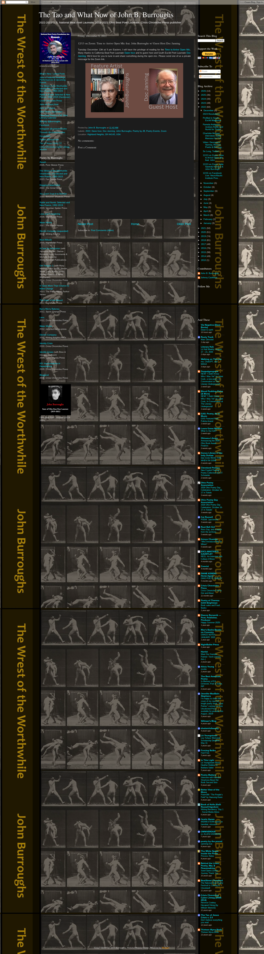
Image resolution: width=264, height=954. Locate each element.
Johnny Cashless (209, 277)
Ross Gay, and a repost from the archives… (211, 530)
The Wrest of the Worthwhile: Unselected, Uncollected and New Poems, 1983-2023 (54, 88)
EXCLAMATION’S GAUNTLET (209, 552)
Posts (204, 71)
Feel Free (205, 753)
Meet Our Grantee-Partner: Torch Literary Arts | (211, 656)
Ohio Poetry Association (51, 112)
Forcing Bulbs (208, 750)
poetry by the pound (211, 841)
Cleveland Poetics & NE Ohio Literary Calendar (54, 116)
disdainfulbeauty (210, 728)
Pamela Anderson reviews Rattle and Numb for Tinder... (213, 127)
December (209, 110)
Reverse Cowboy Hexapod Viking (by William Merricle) (209, 905)
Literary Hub (207, 347)
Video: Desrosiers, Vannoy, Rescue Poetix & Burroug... (213, 144)
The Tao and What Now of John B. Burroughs (106, 14)
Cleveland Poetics (210, 468)
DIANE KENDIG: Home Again (209, 574)
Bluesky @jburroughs (50, 121)
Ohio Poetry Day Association (209, 501)
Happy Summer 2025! (210, 622)
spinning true (206, 844)
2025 (204, 95)
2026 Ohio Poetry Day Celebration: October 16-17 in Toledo (211, 490)
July (206, 199)
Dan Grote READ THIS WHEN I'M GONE (211, 459)
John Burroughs (124, 131)
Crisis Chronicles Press (51, 101)
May (206, 207)
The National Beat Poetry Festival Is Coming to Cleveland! (212, 885)
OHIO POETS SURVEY (211, 578)
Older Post (184, 224)
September (209, 191)
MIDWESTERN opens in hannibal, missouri (212, 823)
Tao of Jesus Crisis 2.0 (51, 143)
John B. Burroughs (210, 273)
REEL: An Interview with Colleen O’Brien (211, 557)
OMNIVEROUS (208, 831)
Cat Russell (207, 517)
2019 (204, 236)
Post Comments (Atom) (102, 230)
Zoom (164, 131)
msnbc (204, 669)
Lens (42, 317)
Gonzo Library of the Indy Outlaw (211, 454)
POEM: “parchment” (210, 519)
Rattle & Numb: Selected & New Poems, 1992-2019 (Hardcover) (55, 96)
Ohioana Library (209, 438)
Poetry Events (153, 131)
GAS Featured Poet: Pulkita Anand (210, 419)
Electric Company (48, 335)
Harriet (204, 652)
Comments (207, 76)
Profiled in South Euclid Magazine (212, 119)
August (207, 195)
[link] (177, 49)
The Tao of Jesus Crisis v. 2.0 (210, 916)
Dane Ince (97, 131)
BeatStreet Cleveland (212, 880)
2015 (204, 252)
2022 (88, 131)
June (206, 203)
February (208, 219)
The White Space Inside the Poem (209, 852)
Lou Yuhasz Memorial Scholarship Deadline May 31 (210, 740)
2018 (204, 240)
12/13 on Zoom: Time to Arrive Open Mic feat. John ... (213, 157)
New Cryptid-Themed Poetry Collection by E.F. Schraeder (212, 472)
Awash (43, 162)
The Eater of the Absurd (51, 300)
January (208, 223)
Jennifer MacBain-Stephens (210, 695)
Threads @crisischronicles (52, 132)
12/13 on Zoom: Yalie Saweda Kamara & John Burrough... (213, 166)
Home (135, 224)
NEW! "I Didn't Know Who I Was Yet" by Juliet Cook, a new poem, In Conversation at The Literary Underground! (212, 379)
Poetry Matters (208, 775)
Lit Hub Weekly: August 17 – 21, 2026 (211, 350)
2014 (204, 256)
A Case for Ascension (50, 248)
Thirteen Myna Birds (211, 930)
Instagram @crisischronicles (53, 129)
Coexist (205, 566)
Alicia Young (207, 667)
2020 (204, 232)
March (207, 215)
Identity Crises (46, 352)
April (206, 211)
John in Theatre (47, 108)
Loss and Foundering (50, 214)
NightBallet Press (210, 644)
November (209, 183)
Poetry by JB (139, 131)
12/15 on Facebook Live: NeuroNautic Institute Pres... (212, 175)
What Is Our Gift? (208, 431)
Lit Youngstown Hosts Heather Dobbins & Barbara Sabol (210, 765)
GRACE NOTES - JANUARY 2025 (209, 636)
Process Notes (207, 856)
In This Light (207, 760)
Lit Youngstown (209, 735)
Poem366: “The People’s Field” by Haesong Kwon (212, 795)
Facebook (44, 125)
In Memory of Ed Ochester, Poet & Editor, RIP (211, 683)
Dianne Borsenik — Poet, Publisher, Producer (211, 617)
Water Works (46, 222)
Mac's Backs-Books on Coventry (211, 631)
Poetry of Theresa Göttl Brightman (210, 601)
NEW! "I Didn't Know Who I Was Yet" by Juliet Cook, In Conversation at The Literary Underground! (212, 401)
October (208, 187)
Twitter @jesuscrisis (49, 139)
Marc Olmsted (207, 339)
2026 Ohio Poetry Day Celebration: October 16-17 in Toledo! (211, 507)
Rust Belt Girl (208, 527)
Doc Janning (109, 131)
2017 (204, 244)
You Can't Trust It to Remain (53, 194)
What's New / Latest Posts (52, 74)
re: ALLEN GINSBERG (211, 834)
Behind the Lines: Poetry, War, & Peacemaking (210, 865)
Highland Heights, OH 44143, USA (104, 134)
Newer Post (85, 224)
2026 (204, 91)
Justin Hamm (208, 819)
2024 (204, 99)
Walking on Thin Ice (211, 359)
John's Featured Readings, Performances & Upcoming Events (53, 79)
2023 (204, 103)
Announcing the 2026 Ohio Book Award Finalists (210, 443)
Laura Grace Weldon (211, 428)
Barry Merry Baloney (49, 309)
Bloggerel (44, 375)
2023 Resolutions (211, 114)
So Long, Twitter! (211, 151)
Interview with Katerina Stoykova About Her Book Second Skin (211, 780)
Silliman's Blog (208, 721)
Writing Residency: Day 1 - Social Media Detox (212, 810)
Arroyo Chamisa (209, 539)
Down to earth (207, 330)
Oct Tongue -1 (46, 266)
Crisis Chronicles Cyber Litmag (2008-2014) (211, 897)
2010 (204, 260)
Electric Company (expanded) (54, 231)
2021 (204, 228)
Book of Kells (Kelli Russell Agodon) (211, 805)
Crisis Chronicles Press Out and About (211, 591)
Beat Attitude (46, 240)
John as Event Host (49, 104)
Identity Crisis (46, 343)
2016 (204, 248)
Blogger (165, 948)
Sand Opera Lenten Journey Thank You (209, 871)
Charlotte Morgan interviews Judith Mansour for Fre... (213, 135)
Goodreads (45, 136)
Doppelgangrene (209, 371)
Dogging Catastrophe (50, 185)
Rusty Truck (207, 337)
